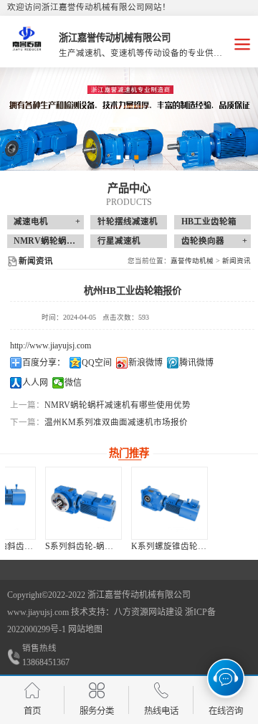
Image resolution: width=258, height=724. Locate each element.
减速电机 (31, 221)
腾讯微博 (196, 363)
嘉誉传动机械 (192, 261)
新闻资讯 (236, 261)
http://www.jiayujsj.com (50, 345)
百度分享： (43, 363)
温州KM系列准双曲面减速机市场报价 (116, 422)
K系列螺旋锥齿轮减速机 (143, 546)
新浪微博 (145, 363)
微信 (73, 383)
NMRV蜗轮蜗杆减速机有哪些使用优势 (117, 405)
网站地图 (85, 629)
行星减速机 (118, 241)
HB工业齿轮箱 (208, 221)
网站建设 (165, 612)
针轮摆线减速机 (127, 221)
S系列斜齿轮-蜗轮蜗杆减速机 (67, 546)
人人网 (35, 383)
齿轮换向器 (202, 241)
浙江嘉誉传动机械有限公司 (139, 595)
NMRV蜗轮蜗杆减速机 (57, 241)
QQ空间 (97, 363)
